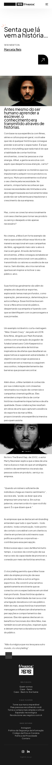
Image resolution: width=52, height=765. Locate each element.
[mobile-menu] (46, 4)
